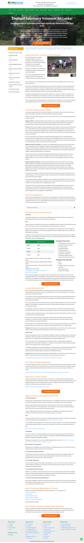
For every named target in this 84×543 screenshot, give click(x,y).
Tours (10, 529)
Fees (63, 9)
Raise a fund (47, 529)
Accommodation (50, 48)
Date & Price (41, 48)
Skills (34, 48)
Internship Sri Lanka (14, 89)
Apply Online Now (66, 526)
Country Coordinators (49, 527)
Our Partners (30, 538)
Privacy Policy (47, 532)
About (14, 9)
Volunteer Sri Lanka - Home (15, 52)
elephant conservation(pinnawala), (33, 499)
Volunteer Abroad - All (49, 531)
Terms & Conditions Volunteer (69, 529)
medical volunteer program (31, 497)
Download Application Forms (68, 527)
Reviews (46, 534)
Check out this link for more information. (35, 428)
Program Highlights (31, 527)
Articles (11, 524)
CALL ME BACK (71, 3)
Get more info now (42, 43)
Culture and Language (14, 91)
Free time (59, 48)
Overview (28, 48)
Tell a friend (47, 524)
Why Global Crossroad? (32, 531)
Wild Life (50, 9)
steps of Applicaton (66, 524)
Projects (11, 526)
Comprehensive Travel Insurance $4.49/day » (35, 270)
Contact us (46, 536)
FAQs (70, 48)
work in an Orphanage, (30, 492)
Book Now (11, 13)
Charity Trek (57, 9)
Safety (65, 48)
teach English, (28, 494)
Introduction (30, 524)
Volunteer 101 (68, 9)
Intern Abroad (43, 9)
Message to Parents (31, 536)
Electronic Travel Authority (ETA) (54, 419)
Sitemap (46, 538)
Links (45, 526)
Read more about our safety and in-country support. (37, 386)
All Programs (12, 527)
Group (36, 9)
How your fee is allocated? (31, 272)
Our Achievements (31, 529)
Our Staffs (29, 526)
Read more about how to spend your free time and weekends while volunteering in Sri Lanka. (47, 372)
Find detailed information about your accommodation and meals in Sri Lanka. (43, 357)
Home (10, 9)
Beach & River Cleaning (14, 82)
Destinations (20, 9)
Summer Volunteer (29, 9)
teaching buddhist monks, (31, 495)
